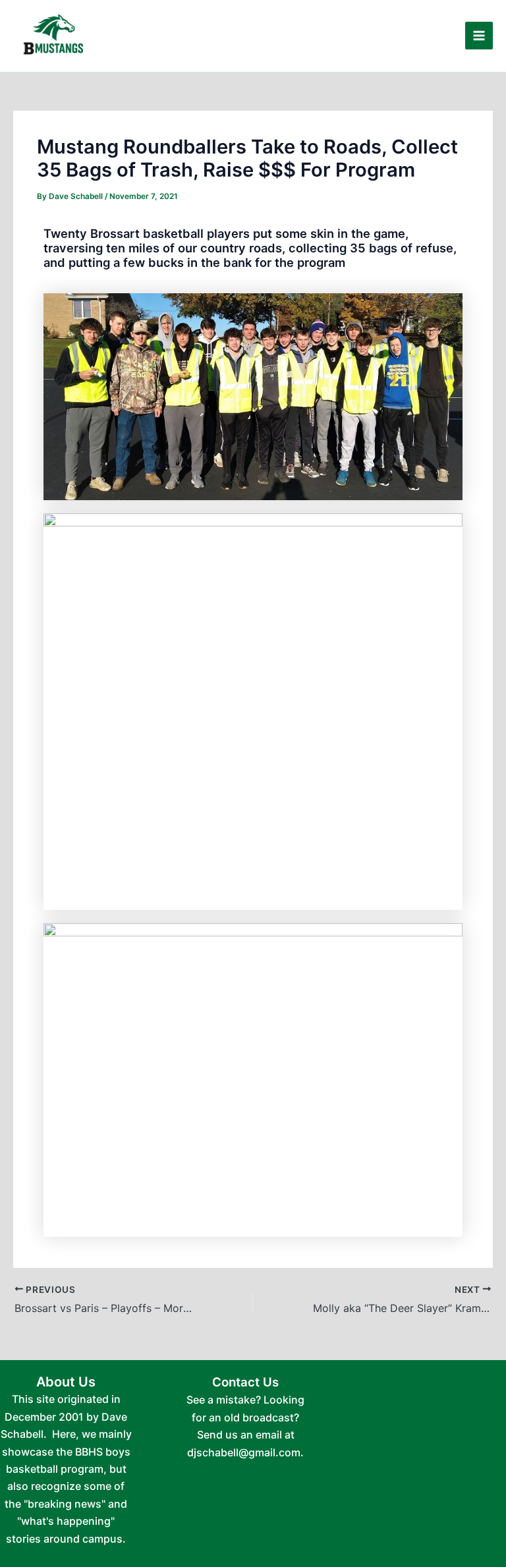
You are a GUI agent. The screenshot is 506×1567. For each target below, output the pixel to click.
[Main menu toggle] (479, 35)
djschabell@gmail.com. (245, 1452)
